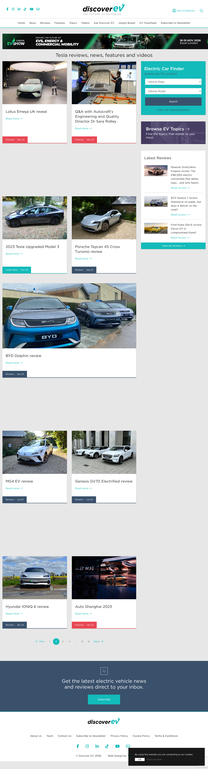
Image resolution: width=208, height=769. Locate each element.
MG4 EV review (19, 481)
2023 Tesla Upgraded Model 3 (32, 247)
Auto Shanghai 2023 (93, 606)
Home (21, 22)
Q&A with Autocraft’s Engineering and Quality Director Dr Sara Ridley (97, 116)
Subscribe (104, 699)
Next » (98, 641)
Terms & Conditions (166, 735)
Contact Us (64, 735)
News (32, 22)
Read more (13, 118)
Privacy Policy (119, 735)
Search (173, 101)
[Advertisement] (69, 170)
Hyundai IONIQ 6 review (27, 606)
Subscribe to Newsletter (175, 22)
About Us (36, 735)
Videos (85, 22)
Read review (179, 187)
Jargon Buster (126, 22)
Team (49, 735)
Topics (73, 22)
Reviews (45, 22)
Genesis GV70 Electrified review (104, 481)
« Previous (40, 641)
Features (59, 22)
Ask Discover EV (104, 22)
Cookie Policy (141, 735)
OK (139, 759)
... (76, 641)
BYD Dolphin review (23, 356)
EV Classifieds (148, 22)
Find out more (154, 759)
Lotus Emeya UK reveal (26, 111)
